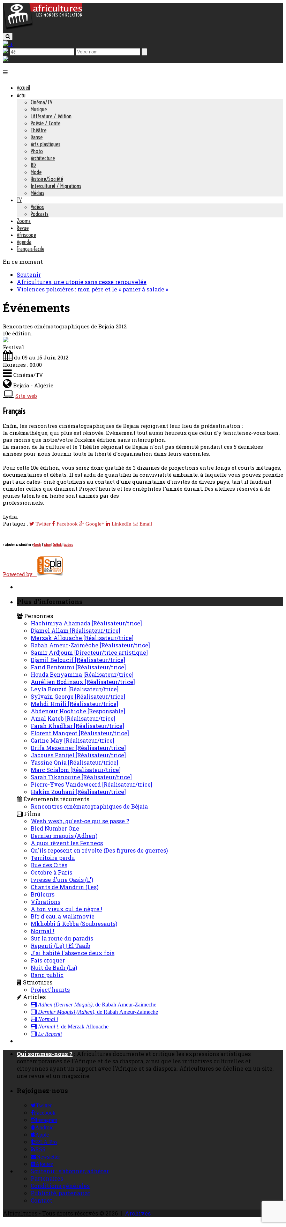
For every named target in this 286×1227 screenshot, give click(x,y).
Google (37, 544)
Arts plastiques (45, 144)
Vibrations (45, 901)
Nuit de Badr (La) (54, 967)
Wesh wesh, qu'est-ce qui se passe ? (80, 821)
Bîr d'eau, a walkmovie (63, 916)
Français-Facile (30, 248)
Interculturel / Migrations (56, 186)
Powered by (20, 574)
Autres (68, 544)
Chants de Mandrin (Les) (64, 887)
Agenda (24, 241)
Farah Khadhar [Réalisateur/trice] (77, 725)
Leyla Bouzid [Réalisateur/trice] (75, 689)
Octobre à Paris (51, 872)
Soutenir (29, 274)
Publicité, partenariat (60, 1193)
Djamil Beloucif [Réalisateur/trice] (78, 659)
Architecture (43, 158)
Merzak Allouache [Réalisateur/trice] (82, 637)
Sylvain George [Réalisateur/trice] (78, 696)
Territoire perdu (53, 857)
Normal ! (42, 931)
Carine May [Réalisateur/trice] (72, 740)
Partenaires (47, 1178)
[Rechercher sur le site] (8, 36)
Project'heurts (50, 989)
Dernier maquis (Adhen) (64, 835)
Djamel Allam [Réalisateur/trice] (75, 630)
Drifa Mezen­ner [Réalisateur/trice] (78, 747)
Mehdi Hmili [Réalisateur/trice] (74, 703)
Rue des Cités (49, 865)
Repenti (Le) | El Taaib (60, 945)
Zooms (24, 220)
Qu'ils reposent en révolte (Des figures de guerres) (99, 850)
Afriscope (26, 234)
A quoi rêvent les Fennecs (67, 843)
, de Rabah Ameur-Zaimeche (97, 1004)
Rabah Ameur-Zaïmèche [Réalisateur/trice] (90, 645)
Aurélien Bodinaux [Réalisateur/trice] (83, 681)
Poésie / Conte (45, 123)
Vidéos (37, 206)
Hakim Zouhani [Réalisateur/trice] (78, 791)
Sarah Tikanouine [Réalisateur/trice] (81, 777)
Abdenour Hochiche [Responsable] (78, 711)
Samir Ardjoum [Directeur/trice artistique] (89, 652)
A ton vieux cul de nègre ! (66, 909)
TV (19, 199)
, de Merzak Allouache (73, 1026)
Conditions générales (60, 1185)
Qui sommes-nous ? (45, 1053)
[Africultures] (42, 28)
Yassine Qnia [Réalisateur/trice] (74, 762)
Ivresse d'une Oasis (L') (62, 879)
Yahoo (47, 544)
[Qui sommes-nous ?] (5, 59)
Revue (23, 227)
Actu (21, 95)
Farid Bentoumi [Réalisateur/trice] (78, 667)
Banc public (47, 975)
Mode (36, 172)
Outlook (57, 544)
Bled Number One (55, 828)
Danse (37, 137)
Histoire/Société (47, 179)
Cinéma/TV (41, 102)
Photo (37, 151)
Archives (138, 1213)
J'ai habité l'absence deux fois (72, 953)
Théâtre (38, 130)
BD (33, 165)
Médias (37, 192)
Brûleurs (42, 894)
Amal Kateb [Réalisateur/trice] (73, 718)
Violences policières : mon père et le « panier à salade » (92, 289)
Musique (39, 109)
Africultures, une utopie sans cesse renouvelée (81, 281)
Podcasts (39, 213)
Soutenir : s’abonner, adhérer (70, 1171)
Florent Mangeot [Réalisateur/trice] (80, 733)
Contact (41, 1200)
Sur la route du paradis (62, 938)
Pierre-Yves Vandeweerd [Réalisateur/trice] (91, 784)
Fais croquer (48, 960)
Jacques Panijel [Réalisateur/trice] (78, 755)
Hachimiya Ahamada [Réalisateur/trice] (86, 623)
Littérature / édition (51, 116)
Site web (26, 395)
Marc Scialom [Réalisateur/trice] (76, 769)
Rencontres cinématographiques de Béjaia (89, 806)
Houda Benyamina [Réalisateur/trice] (82, 674)
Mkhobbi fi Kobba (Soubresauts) (74, 923)
